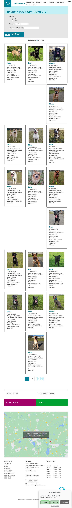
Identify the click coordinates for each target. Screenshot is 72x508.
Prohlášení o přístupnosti (32, 475)
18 (37, 40)
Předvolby (65, 502)
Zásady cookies (55, 506)
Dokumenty (8, 471)
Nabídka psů (8, 461)
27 (38, 40)
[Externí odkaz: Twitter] (9, 477)
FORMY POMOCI (9, 473)
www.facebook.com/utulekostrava (37, 486)
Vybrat (15, 33)
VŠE (43, 40)
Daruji (41, 402)
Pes (16, 19)
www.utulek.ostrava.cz (34, 484)
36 (40, 40)
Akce (6, 466)
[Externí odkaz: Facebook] (6, 477)
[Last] (42, 379)
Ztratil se (12, 402)
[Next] (37, 379)
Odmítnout (55, 502)
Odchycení (12, 393)
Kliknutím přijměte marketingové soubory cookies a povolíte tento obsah (36, 434)
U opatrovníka (46, 393)
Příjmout (45, 502)
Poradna (7, 468)
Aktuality (7, 463)
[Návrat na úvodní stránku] (14, 3)
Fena (16, 21)
